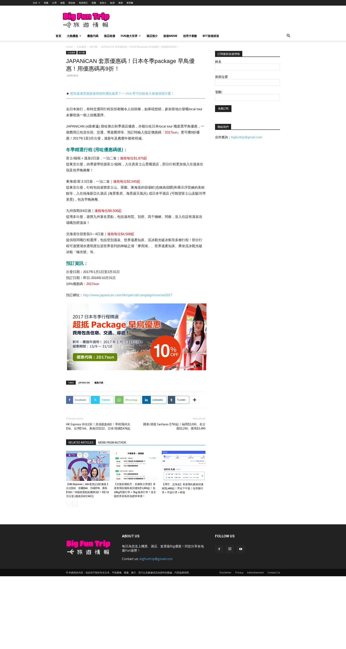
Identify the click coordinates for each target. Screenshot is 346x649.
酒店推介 (152, 36)
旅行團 (93, 46)
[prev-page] (68, 504)
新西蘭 (130, 2)
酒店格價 (109, 36)
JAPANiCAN (84, 382)
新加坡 (71, 2)
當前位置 (221, 77)
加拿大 (103, 2)
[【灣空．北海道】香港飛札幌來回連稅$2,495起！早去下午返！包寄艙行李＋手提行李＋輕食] (183, 466)
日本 (35, 2)
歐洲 (112, 2)
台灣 (54, 2)
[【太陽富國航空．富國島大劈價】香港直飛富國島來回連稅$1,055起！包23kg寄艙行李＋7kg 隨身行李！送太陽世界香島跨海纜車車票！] (136, 466)
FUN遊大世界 (129, 36)
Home (69, 46)
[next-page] (74, 504)
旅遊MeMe (170, 36)
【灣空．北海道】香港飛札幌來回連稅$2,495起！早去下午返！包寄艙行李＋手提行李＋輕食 (182, 488)
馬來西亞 (83, 2)
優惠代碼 (92, 36)
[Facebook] (219, 549)
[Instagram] (230, 549)
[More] (194, 400)
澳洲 (120, 2)
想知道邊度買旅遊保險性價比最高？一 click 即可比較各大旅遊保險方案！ (122, 93)
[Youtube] (241, 549)
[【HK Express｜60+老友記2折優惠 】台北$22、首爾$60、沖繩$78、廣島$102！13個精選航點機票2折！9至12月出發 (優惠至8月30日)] (88, 466)
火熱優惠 (72, 36)
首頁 (58, 36)
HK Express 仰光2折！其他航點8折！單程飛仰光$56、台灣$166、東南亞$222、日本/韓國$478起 (98, 426)
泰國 (62, 2)
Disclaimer (225, 572)
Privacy (239, 572)
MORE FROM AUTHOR (112, 442)
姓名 (218, 61)
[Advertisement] (194, 20)
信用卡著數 (190, 36)
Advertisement (255, 572)
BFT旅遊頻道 (211, 36)
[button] (288, 36)
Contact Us (274, 572)
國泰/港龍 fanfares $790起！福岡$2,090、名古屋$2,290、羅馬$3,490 (174, 426)
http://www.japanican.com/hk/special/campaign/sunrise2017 (127, 295)
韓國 (46, 2)
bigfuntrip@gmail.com (246, 137)
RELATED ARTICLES (81, 442)
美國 (94, 2)
